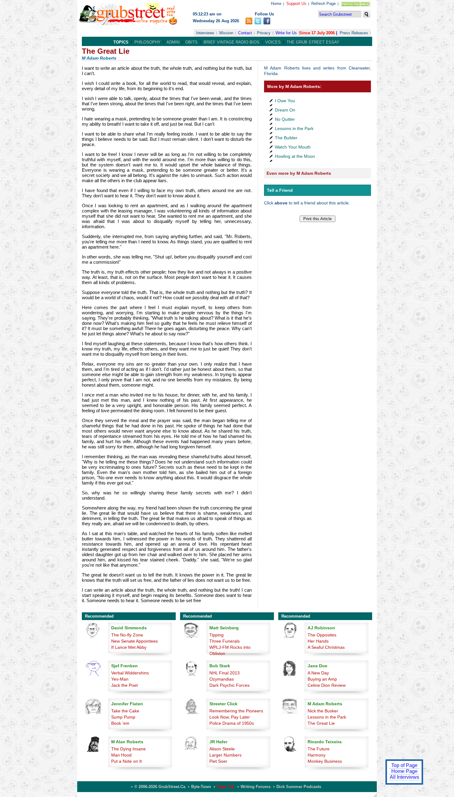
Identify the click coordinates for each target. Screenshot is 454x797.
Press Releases (354, 33)
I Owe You (285, 100)
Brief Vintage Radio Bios (231, 42)
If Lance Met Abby (128, 647)
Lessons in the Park (294, 128)
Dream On (285, 109)
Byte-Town (201, 786)
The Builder (286, 137)
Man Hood (121, 755)
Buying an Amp (322, 679)
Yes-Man (119, 679)
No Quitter (285, 119)
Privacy (264, 33)
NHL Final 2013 (224, 672)
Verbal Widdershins (130, 672)
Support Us (296, 3)
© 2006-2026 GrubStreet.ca (159, 786)
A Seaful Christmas (326, 647)
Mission (226, 33)
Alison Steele (222, 748)
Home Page (404, 771)
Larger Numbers (225, 755)
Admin (172, 42)
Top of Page (404, 765)
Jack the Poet (124, 685)
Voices (273, 42)
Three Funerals (224, 641)
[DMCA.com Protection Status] (354, 5)
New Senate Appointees (134, 641)
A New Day (318, 672)
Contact (245, 33)
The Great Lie (321, 723)
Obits (191, 42)
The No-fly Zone (127, 634)
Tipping (216, 634)
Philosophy (147, 42)
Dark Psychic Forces (229, 685)
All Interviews (404, 777)
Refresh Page (323, 3)
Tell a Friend (280, 190)
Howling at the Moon (295, 156)
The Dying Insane (128, 748)
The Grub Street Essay (313, 42)
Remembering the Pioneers (236, 710)
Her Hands (318, 641)
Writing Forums (256, 786)
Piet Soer (218, 761)
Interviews (205, 33)
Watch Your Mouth (293, 147)
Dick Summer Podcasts (298, 786)
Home (276, 3)
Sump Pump (123, 717)
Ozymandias (221, 679)
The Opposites (322, 634)
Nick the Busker (323, 710)
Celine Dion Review (327, 685)
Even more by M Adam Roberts (299, 173)
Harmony (317, 755)
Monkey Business (325, 761)
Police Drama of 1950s (231, 723)
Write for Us (286, 33)
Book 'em (120, 723)
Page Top (226, 786)
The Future (319, 748)
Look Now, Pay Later (229, 717)
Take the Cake (125, 710)
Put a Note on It (126, 761)
